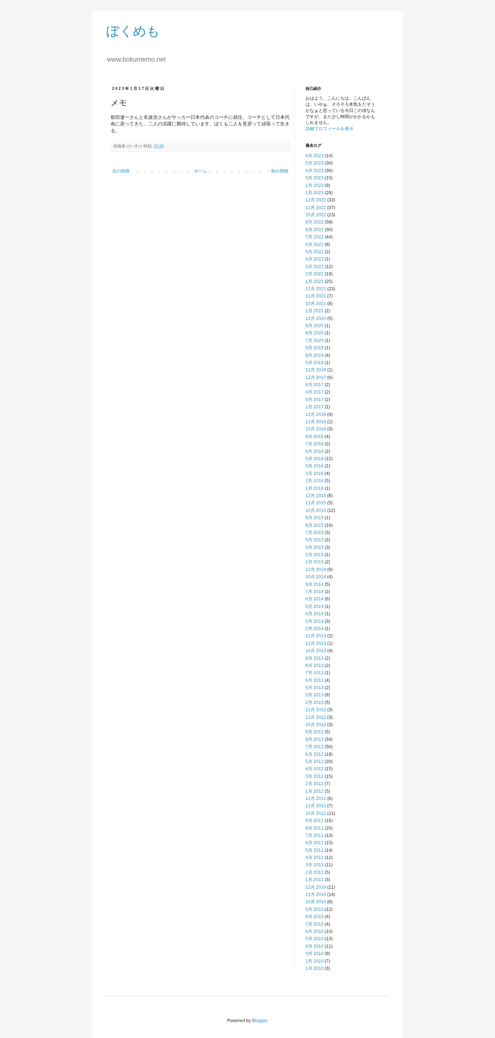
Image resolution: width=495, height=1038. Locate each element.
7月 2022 (314, 236)
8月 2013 (314, 665)
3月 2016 (314, 473)
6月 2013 (314, 680)
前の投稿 (279, 171)
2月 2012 (314, 783)
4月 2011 (314, 857)
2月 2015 (314, 554)
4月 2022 (314, 259)
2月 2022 (314, 273)
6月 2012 (314, 754)
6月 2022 (314, 244)
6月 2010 (314, 931)
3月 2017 (314, 399)
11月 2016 (315, 421)
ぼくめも (133, 31)
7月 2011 (314, 835)
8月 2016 (314, 436)
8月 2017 (314, 384)
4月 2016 (314, 465)
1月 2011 (314, 879)
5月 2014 (314, 606)
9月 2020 (314, 325)
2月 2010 (314, 961)
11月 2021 (315, 296)
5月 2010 (314, 938)
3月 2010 (314, 953)
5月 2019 (314, 362)
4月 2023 (314, 170)
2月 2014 (314, 628)
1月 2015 (314, 561)
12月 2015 (315, 495)
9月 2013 (314, 658)
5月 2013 (314, 687)
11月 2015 (315, 502)
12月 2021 (315, 288)
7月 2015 (314, 532)
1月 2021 (314, 310)
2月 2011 (314, 872)
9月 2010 (314, 909)
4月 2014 (314, 613)
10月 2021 (315, 303)
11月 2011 (315, 805)
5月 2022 (314, 251)
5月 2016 (314, 458)
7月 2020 (314, 340)
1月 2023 (314, 192)
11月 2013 (315, 643)
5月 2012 (314, 761)
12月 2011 (315, 798)
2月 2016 (314, 480)
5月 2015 (314, 539)
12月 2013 (315, 635)
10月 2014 (315, 576)
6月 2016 (314, 451)
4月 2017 (314, 392)
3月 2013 (314, 694)
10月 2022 (315, 214)
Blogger (259, 1020)
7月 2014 (314, 591)
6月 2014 (314, 598)
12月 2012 (315, 709)
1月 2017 (314, 406)
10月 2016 (315, 429)
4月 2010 (314, 946)
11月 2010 (315, 894)
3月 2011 (314, 864)
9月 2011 (314, 820)
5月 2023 (314, 163)
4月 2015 (314, 547)
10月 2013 (315, 650)
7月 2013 (314, 672)
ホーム (200, 171)
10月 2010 (315, 901)
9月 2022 (314, 222)
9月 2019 (314, 347)
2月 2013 (314, 702)
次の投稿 (121, 171)
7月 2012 (314, 746)
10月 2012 (315, 724)
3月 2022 (314, 266)
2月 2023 (314, 185)
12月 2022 (315, 200)
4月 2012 (314, 768)
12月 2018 (315, 369)
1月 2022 (314, 281)
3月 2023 (314, 177)
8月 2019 (314, 355)
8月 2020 (314, 332)
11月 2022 (315, 207)
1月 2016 (314, 488)
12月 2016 (315, 414)
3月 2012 (314, 776)
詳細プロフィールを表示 (329, 128)
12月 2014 (315, 569)
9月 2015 (314, 517)
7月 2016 (314, 443)
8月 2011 (314, 828)
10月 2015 (315, 510)
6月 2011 (314, 842)
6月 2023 (314, 155)
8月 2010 (314, 916)
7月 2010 (314, 924)
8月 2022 (314, 229)
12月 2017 (315, 377)
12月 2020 (315, 318)
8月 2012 (314, 739)
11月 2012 (315, 717)
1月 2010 (314, 968)
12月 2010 (315, 887)
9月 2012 (314, 731)
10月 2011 (315, 813)
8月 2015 (314, 525)
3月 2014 (314, 621)
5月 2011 (314, 850)
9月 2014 (314, 584)
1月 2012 (314, 791)
